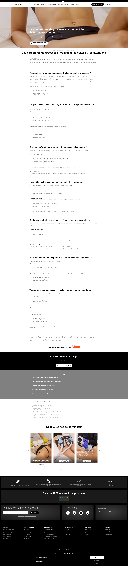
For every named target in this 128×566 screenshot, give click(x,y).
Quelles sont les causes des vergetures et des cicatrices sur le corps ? (49, 417)
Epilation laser (43, 4)
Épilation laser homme (49, 534)
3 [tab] (65, 469)
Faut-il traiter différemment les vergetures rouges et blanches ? (47, 411)
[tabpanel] (41, 451)
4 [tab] (67, 469)
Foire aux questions (29, 527)
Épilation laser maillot (48, 529)
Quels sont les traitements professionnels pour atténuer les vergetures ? (49, 415)
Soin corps (88, 527)
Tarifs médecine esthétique (8, 532)
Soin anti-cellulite (88, 531)
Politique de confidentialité (104, 511)
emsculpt (64, 461)
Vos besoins (36, 4)
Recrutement (108, 532)
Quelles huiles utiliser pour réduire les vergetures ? (44, 409)
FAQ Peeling (26, 531)
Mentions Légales (102, 508)
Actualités (108, 529)
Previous (27, 449)
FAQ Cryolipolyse (27, 536)
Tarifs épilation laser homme (9, 531)
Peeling (66, 532)
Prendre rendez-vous (39, 43)
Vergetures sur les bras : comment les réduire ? (43, 406)
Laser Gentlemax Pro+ (49, 538)
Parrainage (108, 531)
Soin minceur (88, 532)
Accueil (54, 50)
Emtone (87, 461)
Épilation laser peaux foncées (50, 536)
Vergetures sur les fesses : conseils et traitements (44, 405)
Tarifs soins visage (7, 536)
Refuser (97, 563)
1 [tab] (61, 469)
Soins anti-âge (88, 529)
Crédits (99, 515)
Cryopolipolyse (41, 461)
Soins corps (66, 4)
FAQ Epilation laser (28, 529)
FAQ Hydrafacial (27, 534)
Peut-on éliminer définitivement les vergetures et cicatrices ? (46, 414)
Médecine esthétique (52, 4)
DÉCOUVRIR (41, 465)
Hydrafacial (66, 531)
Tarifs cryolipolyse (7, 534)
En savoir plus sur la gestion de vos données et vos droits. (27, 516)
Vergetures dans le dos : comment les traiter (43, 408)
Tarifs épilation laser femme (9, 529)
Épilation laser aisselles (49, 531)
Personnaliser (96, 560)
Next (100, 449)
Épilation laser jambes (48, 532)
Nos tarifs (72, 4)
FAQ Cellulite (26, 538)
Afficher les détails (39, 561)
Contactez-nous (109, 534)
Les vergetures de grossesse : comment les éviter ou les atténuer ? (66, 50)
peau (54, 59)
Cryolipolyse (67, 529)
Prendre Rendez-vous (65, 365)
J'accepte (96, 557)
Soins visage (60, 4)
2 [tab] (63, 469)
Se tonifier (87, 534)
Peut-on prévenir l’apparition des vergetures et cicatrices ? (46, 412)
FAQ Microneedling (28, 532)
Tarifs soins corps (7, 538)
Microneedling (67, 534)
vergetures (34, 58)
